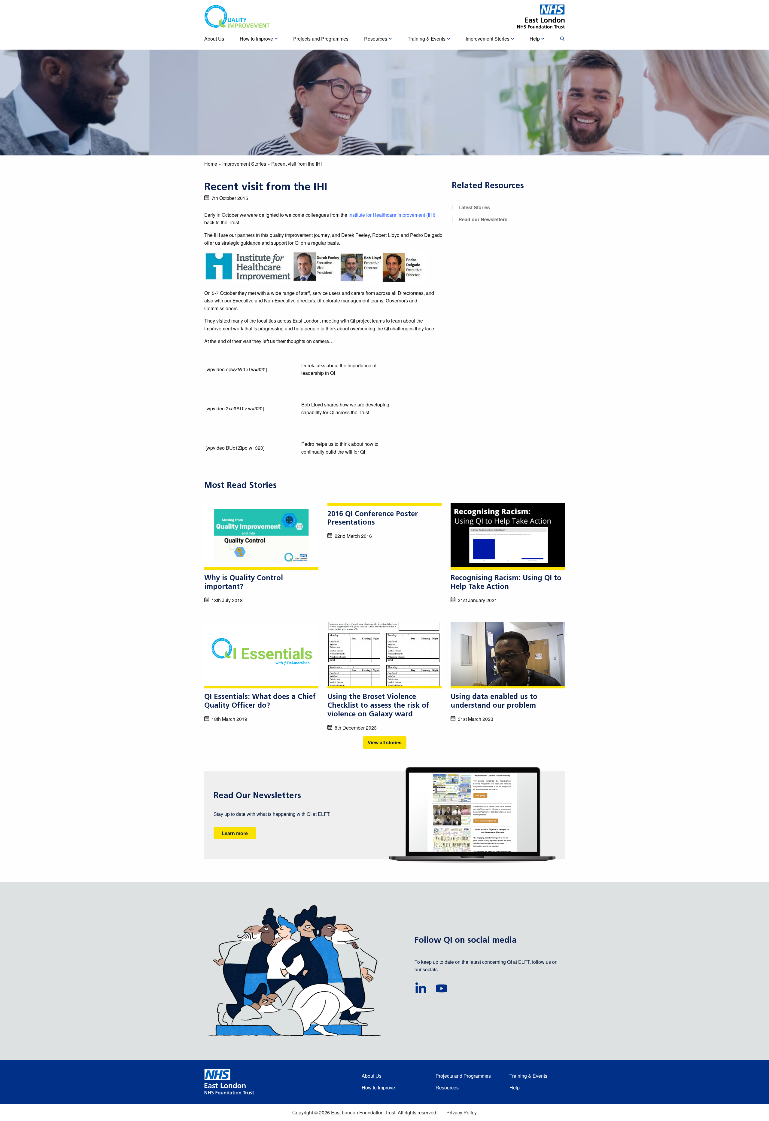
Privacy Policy (461, 1112)
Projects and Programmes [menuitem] (320, 38)
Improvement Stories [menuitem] (487, 38)
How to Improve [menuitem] (256, 38)
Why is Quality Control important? (243, 583)
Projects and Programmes (463, 1075)
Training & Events (528, 1075)
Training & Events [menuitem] (426, 38)
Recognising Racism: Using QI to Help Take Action (506, 583)
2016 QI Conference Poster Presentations (372, 519)
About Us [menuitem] (214, 38)
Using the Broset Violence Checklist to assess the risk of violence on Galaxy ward (378, 706)
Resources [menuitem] (375, 38)
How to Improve (378, 1087)
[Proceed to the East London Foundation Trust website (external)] (541, 17)
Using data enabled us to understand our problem (494, 701)
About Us (371, 1075)
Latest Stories (474, 207)
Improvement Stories (244, 163)
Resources (447, 1087)
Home (210, 163)
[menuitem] (562, 39)
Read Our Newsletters (257, 796)
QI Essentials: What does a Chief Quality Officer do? (260, 701)
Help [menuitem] (535, 38)
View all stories (385, 742)
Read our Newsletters (482, 219)
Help (514, 1087)
